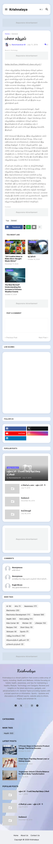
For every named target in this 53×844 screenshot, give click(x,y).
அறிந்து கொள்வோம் (15, 636)
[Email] (34, 227)
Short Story (26, 627)
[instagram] (37, 433)
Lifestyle (40, 623)
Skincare (11, 631)
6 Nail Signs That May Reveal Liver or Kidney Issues (34, 760)
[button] (6, 9)
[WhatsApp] (28, 227)
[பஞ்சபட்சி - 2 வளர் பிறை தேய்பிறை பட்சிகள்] (9, 795)
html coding (26, 619)
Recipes (11, 627)
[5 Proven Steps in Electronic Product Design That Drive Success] (9, 750)
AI (8, 606)
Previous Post (11, 337)
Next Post (43, 337)
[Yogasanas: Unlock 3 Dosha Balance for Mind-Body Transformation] (9, 775)
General (15, 34)
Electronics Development (18, 615)
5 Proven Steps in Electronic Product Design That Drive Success (34, 747)
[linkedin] (15, 438)
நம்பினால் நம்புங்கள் (14, 644)
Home (7, 34)
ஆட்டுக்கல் (31, 256)
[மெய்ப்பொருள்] (12, 514)
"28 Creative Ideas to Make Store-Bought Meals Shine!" (13, 258)
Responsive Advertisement (26, 23)
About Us (24, 835)
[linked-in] (26, 706)
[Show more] (39, 227)
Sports (24, 631)
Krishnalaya (18, 9)
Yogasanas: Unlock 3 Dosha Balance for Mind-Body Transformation (34, 772)
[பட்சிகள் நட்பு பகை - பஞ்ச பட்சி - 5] (12, 489)
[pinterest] (37, 706)
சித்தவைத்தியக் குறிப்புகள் (17, 640)
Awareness (30, 606)
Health (11, 619)
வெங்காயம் (25, 498)
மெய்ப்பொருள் (26, 511)
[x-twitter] (37, 428)
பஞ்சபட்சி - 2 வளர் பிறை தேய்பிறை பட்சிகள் (34, 791)
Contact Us (35, 835)
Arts (18, 606)
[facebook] (15, 428)
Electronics (12, 610)
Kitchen (27, 623)
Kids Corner (12, 623)
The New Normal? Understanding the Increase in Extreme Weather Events (13, 288)
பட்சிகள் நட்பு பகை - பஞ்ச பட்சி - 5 (33, 485)
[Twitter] (24, 227)
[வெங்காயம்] (12, 501)
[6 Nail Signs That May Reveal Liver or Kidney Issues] (9, 762)
